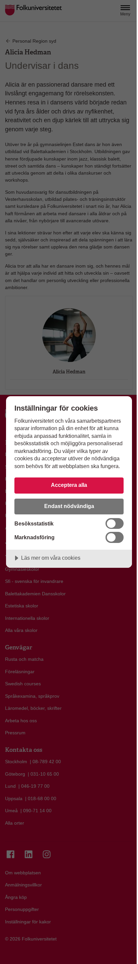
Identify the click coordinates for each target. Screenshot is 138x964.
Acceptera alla (69, 485)
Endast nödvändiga (69, 506)
